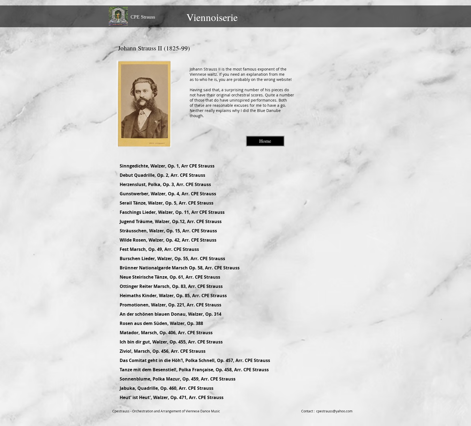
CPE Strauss (143, 17)
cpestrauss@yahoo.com (334, 411)
